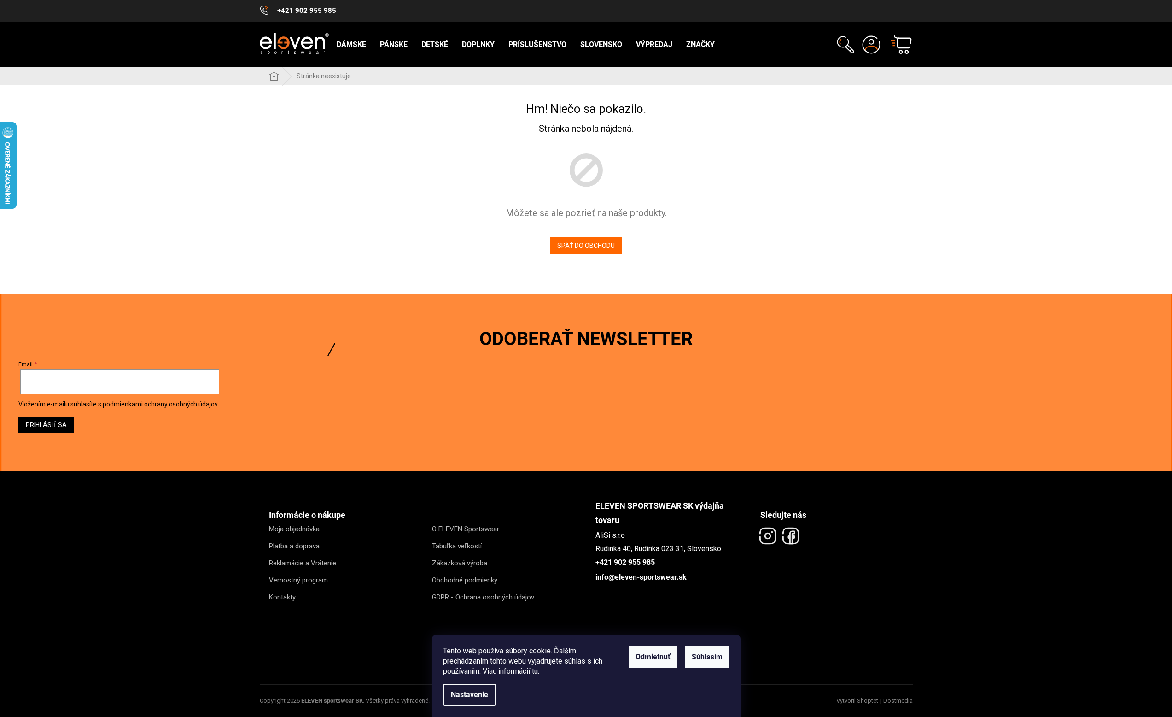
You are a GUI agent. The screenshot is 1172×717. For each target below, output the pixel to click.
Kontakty (282, 597)
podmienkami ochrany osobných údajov (160, 404)
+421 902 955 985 (625, 562)
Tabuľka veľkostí (457, 546)
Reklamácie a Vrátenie (302, 563)
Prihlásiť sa (46, 425)
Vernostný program (298, 580)
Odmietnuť (653, 656)
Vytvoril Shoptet (857, 700)
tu (535, 671)
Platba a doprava (294, 546)
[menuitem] (351, 44)
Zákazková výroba (459, 563)
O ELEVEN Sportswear (465, 529)
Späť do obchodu (586, 245)
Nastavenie (469, 694)
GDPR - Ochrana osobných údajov (483, 597)
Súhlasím (707, 656)
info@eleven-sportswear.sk (641, 577)
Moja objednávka (294, 529)
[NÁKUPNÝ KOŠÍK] (897, 44)
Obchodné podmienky (464, 580)
